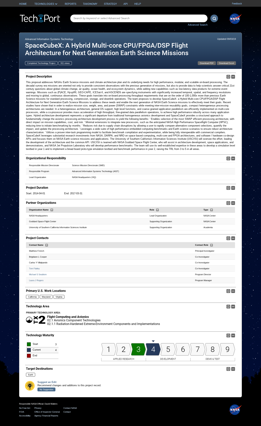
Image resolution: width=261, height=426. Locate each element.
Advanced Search (198, 24)
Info (228, 77)
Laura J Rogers (36, 280)
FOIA (21, 412)
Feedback (237, 3)
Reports (70, 3)
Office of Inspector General (47, 412)
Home (23, 3)
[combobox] (139, 18)
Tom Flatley (34, 268)
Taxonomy (90, 3)
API (125, 3)
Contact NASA (70, 408)
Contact (67, 412)
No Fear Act (24, 408)
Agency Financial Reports (46, 416)
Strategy (110, 3)
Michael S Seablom (38, 274)
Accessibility (25, 416)
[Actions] (51, 210)
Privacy (37, 408)
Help (137, 3)
